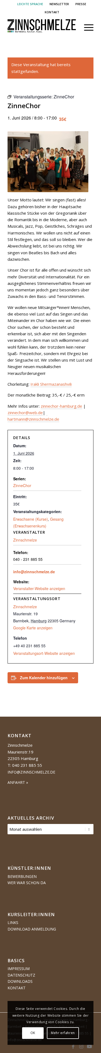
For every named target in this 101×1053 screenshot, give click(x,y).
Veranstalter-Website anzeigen (39, 588)
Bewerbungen (22, 876)
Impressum (19, 968)
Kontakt (17, 987)
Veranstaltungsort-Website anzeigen (44, 653)
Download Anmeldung (32, 929)
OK (32, 1033)
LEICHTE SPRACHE (30, 4)
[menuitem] (30, 4)
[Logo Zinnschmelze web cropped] (42, 27)
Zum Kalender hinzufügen (44, 677)
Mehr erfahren (63, 1033)
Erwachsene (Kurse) (30, 519)
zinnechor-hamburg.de (61, 406)
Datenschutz (21, 975)
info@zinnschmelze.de (34, 571)
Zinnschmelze (25, 606)
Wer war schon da (27, 882)
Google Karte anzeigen (33, 627)
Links (13, 922)
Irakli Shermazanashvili (51, 384)
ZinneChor (22, 485)
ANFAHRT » (18, 782)
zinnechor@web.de (25, 412)
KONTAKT (52, 12)
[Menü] (86, 27)
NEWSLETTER (59, 4)
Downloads (20, 981)
